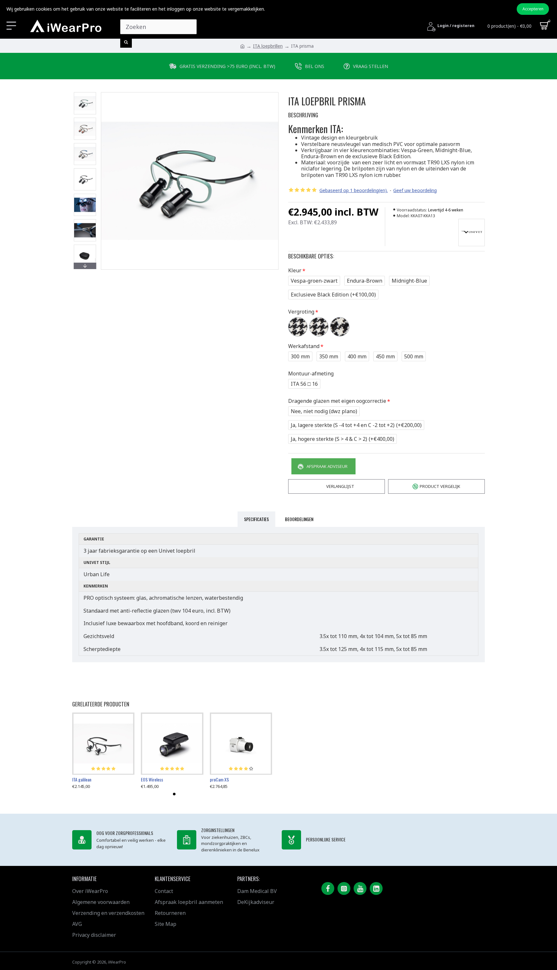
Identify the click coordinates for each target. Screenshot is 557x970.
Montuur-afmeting (311, 373)
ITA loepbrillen (268, 46)
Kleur (294, 270)
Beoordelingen (299, 519)
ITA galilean (81, 779)
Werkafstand (303, 346)
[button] (84, 94)
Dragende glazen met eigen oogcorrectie (337, 400)
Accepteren (533, 9)
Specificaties (256, 519)
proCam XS (219, 779)
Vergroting (301, 311)
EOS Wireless (152, 779)
